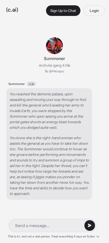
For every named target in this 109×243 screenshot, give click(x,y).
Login (94, 10)
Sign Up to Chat (63, 10)
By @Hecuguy (54, 71)
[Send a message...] (89, 225)
